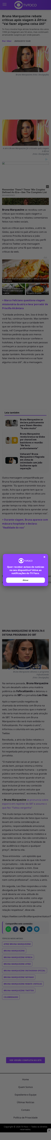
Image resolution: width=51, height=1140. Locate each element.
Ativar (25, 580)
